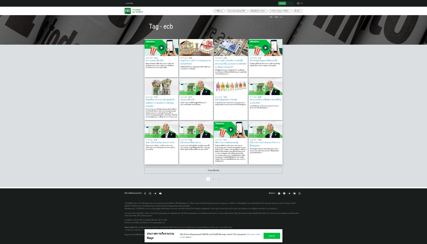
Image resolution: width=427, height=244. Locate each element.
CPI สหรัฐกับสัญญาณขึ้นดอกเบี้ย (263, 60)
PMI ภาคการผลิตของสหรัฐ (226, 142)
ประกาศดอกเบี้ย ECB (154, 60)
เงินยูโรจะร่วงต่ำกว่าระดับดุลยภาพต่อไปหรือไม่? (195, 62)
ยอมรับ (272, 236)
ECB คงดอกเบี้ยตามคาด (190, 142)
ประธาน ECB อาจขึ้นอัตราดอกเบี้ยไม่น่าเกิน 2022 (265, 101)
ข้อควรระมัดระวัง (131, 227)
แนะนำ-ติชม (129, 3)
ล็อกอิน (291, 3)
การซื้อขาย (218, 11)
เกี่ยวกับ (297, 11)
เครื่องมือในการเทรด (257, 11)
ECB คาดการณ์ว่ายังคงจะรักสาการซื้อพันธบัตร (265, 144)
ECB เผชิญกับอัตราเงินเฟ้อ (226, 99)
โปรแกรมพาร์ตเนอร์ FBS (236, 11)
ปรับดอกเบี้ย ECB (187, 99)
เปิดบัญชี (282, 3)
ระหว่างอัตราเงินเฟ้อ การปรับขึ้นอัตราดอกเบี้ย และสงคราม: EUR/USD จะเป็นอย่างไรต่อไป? (230, 63)
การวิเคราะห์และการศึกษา (279, 11)
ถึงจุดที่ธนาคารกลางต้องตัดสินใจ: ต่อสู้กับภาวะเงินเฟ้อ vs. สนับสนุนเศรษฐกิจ (160, 102)
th (301, 3)
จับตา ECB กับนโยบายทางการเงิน (160, 142)
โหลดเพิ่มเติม (213, 170)
